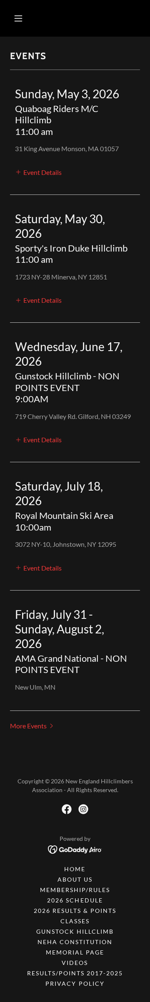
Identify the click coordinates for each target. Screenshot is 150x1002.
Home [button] (74, 868)
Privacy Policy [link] (74, 983)
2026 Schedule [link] (74, 900)
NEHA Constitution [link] (75, 941)
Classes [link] (75, 921)
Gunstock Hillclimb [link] (75, 931)
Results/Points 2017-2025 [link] (75, 973)
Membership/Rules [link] (75, 889)
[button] (18, 18)
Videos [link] (75, 962)
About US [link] (75, 879)
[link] (66, 809)
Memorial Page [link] (75, 952)
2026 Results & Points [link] (75, 910)
